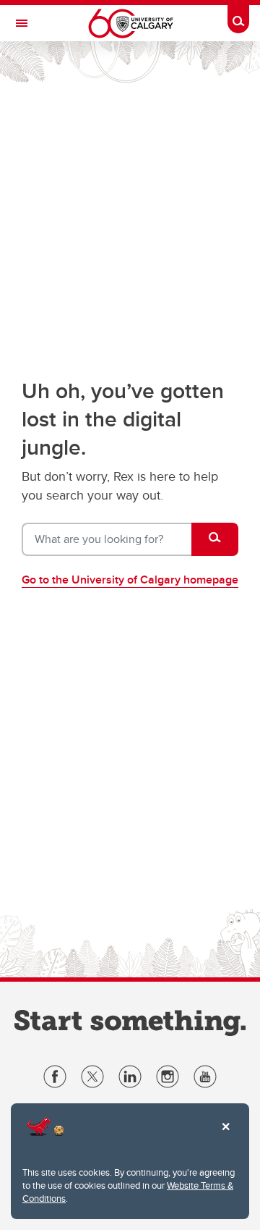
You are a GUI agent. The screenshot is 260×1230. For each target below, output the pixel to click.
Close (225, 1136)
